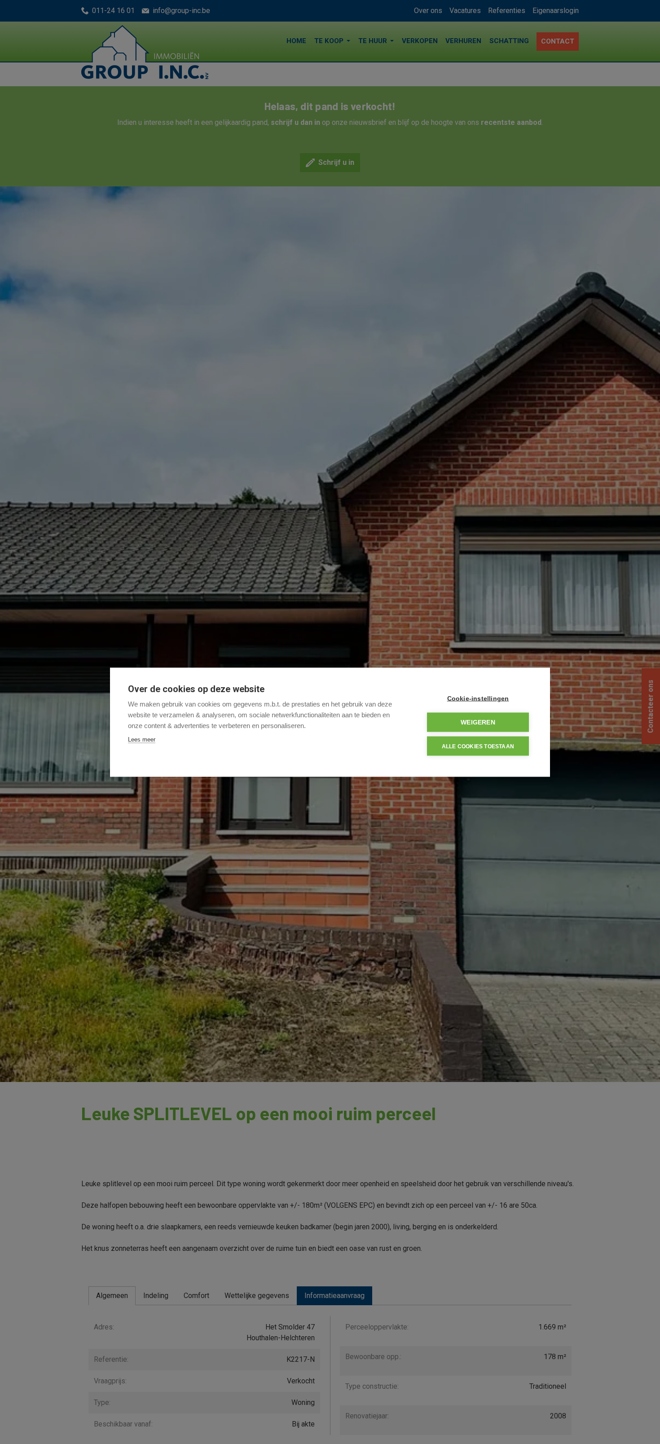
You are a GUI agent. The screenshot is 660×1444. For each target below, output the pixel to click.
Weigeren (478, 722)
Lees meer (141, 739)
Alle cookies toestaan (478, 746)
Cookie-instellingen (478, 698)
